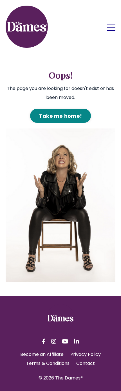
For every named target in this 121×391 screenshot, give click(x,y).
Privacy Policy (85, 354)
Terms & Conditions (48, 363)
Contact (85, 363)
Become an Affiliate (42, 354)
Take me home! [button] (60, 115)
